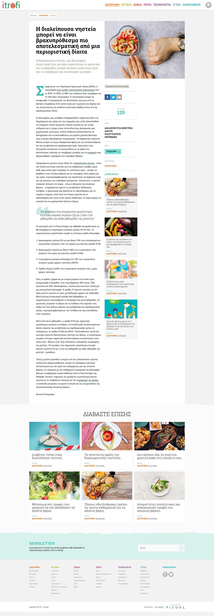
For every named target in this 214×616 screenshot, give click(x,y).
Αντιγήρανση (145, 587)
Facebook (107, 97)
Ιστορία (32, 587)
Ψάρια (76, 574)
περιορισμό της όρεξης (87, 380)
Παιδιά (142, 580)
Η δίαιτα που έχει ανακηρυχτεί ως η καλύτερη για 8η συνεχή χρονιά (121, 278)
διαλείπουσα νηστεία (84, 163)
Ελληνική (32, 574)
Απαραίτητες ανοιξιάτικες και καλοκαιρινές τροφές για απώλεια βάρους (159, 496)
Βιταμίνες (144, 593)
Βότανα (54, 590)
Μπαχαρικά (55, 593)
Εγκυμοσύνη (144, 577)
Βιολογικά (121, 580)
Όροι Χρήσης (159, 607)
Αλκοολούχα (100, 580)
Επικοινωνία (148, 607)
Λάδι (53, 580)
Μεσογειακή (34, 571)
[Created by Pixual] (175, 606)
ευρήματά (91, 152)
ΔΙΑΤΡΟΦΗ (43, 15)
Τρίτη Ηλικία (144, 583)
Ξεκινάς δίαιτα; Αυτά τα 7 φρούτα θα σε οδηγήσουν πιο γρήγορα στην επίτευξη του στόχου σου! (121, 319)
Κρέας (76, 571)
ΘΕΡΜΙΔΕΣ (111, 136)
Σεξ (141, 590)
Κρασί (98, 577)
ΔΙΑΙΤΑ (53, 15)
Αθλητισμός (144, 574)
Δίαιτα (31, 577)
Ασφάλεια (122, 574)
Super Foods (33, 583)
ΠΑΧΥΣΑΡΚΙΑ (113, 134)
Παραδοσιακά (123, 583)
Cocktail (99, 583)
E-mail (119, 97)
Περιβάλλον (122, 577)
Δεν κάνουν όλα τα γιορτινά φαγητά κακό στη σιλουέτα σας (159, 445)
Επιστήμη (121, 571)
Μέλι (75, 587)
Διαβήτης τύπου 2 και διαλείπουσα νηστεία (54, 445)
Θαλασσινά (78, 577)
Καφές (98, 587)
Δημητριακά (55, 583)
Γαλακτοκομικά (79, 580)
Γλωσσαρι (111, 151)
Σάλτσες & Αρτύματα (59, 587)
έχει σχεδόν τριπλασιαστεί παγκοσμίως (76, 90)
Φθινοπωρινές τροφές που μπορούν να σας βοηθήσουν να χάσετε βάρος (54, 496)
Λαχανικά (55, 571)
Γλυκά (53, 577)
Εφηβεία (143, 571)
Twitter (113, 97)
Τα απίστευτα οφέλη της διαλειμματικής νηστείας (107, 445)
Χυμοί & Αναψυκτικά (103, 574)
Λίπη (75, 583)
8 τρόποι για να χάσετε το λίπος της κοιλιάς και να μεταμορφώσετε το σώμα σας (121, 237)
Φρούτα (54, 574)
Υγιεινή (32, 580)
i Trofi (11, 5)
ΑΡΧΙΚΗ (33, 15)
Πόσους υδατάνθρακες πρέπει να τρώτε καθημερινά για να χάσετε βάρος (121, 196)
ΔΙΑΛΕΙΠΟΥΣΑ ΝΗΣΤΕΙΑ (119, 128)
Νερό (98, 571)
